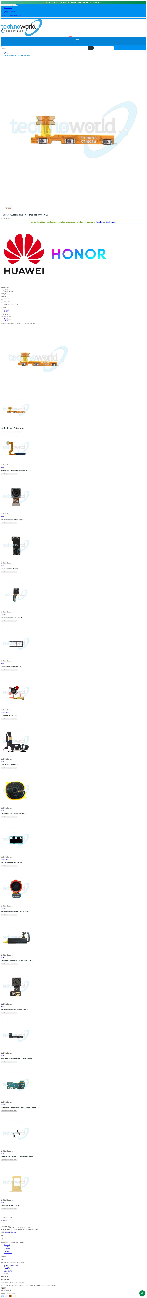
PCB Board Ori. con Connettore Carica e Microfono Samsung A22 (20, 1107)
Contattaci (7, 1251)
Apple (2, 565)
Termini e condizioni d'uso (11, 1265)
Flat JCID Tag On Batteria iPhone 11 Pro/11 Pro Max (16, 1058)
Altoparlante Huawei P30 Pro (9, 715)
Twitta (6, 311)
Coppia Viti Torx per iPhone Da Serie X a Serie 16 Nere (17, 1156)
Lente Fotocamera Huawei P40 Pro (11, 862)
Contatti (3, 15)
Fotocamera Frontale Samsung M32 (11, 618)
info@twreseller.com (15, 15)
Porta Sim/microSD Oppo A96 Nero (11, 666)
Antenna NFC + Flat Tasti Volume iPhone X (13, 813)
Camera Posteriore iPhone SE (9, 569)
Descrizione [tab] (7, 319)
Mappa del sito (8, 1253)
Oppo (2, 467)
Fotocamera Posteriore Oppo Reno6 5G (12, 520)
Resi (5, 1250)
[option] (73, 129)
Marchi (6, 1273)
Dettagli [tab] (6, 320)
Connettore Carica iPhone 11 (9, 764)
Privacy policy (7, 1267)
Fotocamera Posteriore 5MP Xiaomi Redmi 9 (14, 1009)
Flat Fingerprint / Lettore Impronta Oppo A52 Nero (16, 470)
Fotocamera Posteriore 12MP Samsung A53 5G (15, 911)
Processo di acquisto (10, 11)
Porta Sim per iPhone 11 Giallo (10, 1205)
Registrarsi (111, 222)
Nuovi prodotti (8, 1270)
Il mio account (8, 8)
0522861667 (4, 1220)
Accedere (100, 222)
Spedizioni (7, 1245)
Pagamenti (7, 1248)
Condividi (6, 310)
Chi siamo (7, 1246)
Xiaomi (2, 1006)
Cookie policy (7, 1268)
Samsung (3, 614)
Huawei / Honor (5, 712)
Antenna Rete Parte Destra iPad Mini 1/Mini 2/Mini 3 (16, 960)
